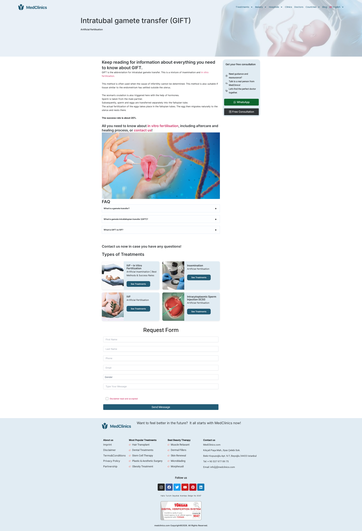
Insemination (195, 265)
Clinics (288, 7)
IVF (129, 296)
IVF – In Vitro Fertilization (134, 267)
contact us (142, 130)
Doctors (298, 7)
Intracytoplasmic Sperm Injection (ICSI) (201, 298)
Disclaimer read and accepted (124, 398)
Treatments (242, 7)
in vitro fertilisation (162, 126)
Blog (324, 7)
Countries (311, 7)
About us (108, 440)
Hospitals (274, 7)
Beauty (259, 7)
